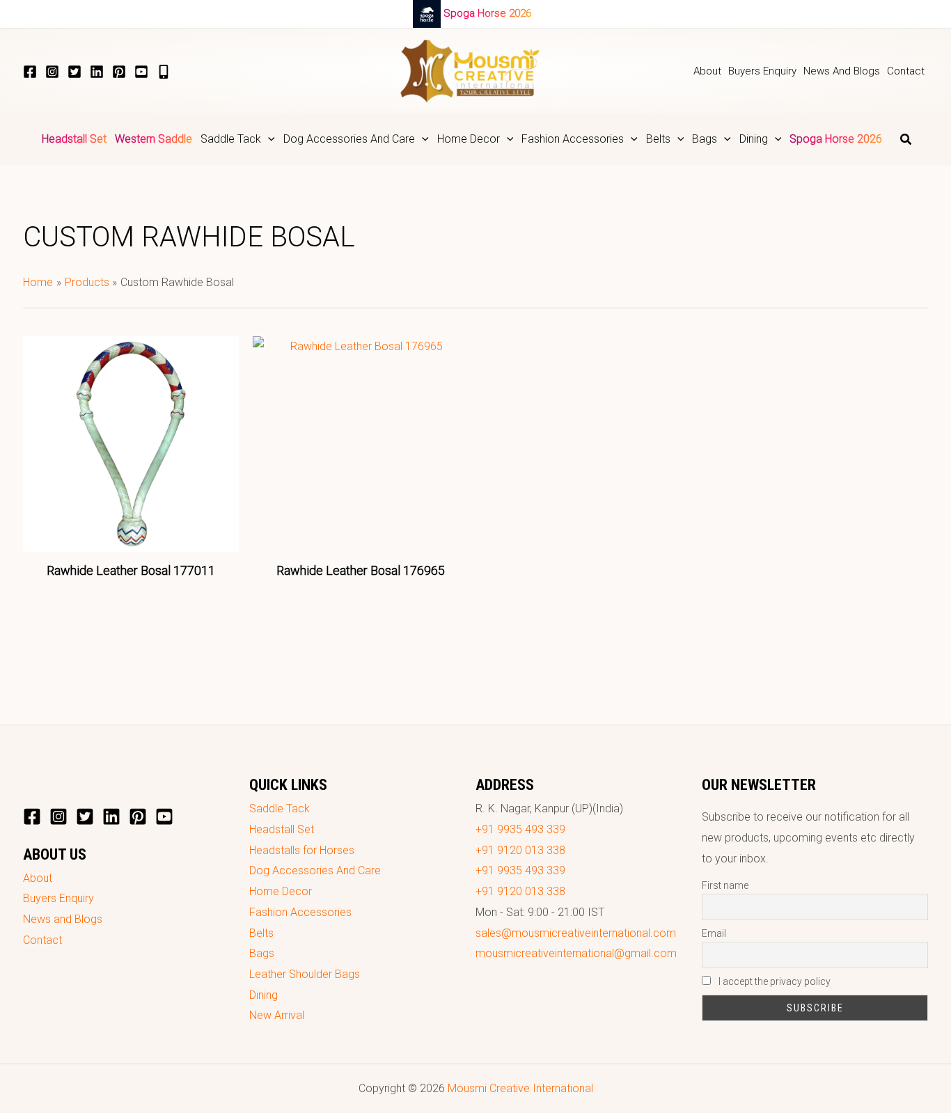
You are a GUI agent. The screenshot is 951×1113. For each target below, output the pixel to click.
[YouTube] (141, 72)
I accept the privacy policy (773, 981)
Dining (263, 995)
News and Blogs (62, 919)
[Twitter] (74, 72)
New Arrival (276, 1015)
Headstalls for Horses (301, 850)
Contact (42, 940)
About (37, 878)
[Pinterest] (119, 72)
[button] (268, 139)
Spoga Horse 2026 (487, 13)
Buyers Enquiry (58, 898)
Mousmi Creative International (520, 1088)
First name (725, 885)
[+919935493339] (164, 72)
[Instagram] (52, 72)
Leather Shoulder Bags (304, 974)
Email (714, 933)
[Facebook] (30, 72)
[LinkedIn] (97, 72)
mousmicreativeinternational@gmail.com (576, 953)
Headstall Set (281, 829)
